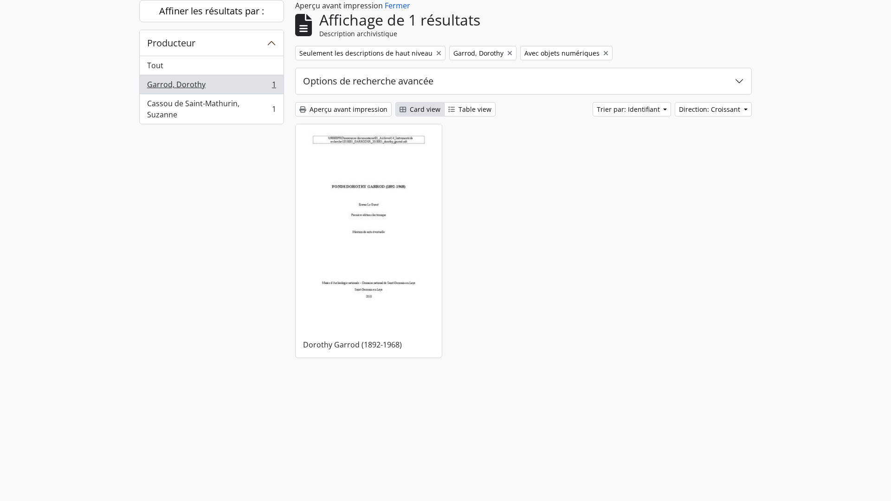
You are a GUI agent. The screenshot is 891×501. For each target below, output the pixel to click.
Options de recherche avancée (368, 81)
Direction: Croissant (710, 109)
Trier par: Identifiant (629, 109)
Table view (474, 109)
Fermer (397, 5)
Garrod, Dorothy (211, 86)
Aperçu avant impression (347, 109)
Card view (424, 109)
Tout (155, 65)
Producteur (171, 43)
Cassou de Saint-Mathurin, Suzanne (211, 109)
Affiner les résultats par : (211, 11)
